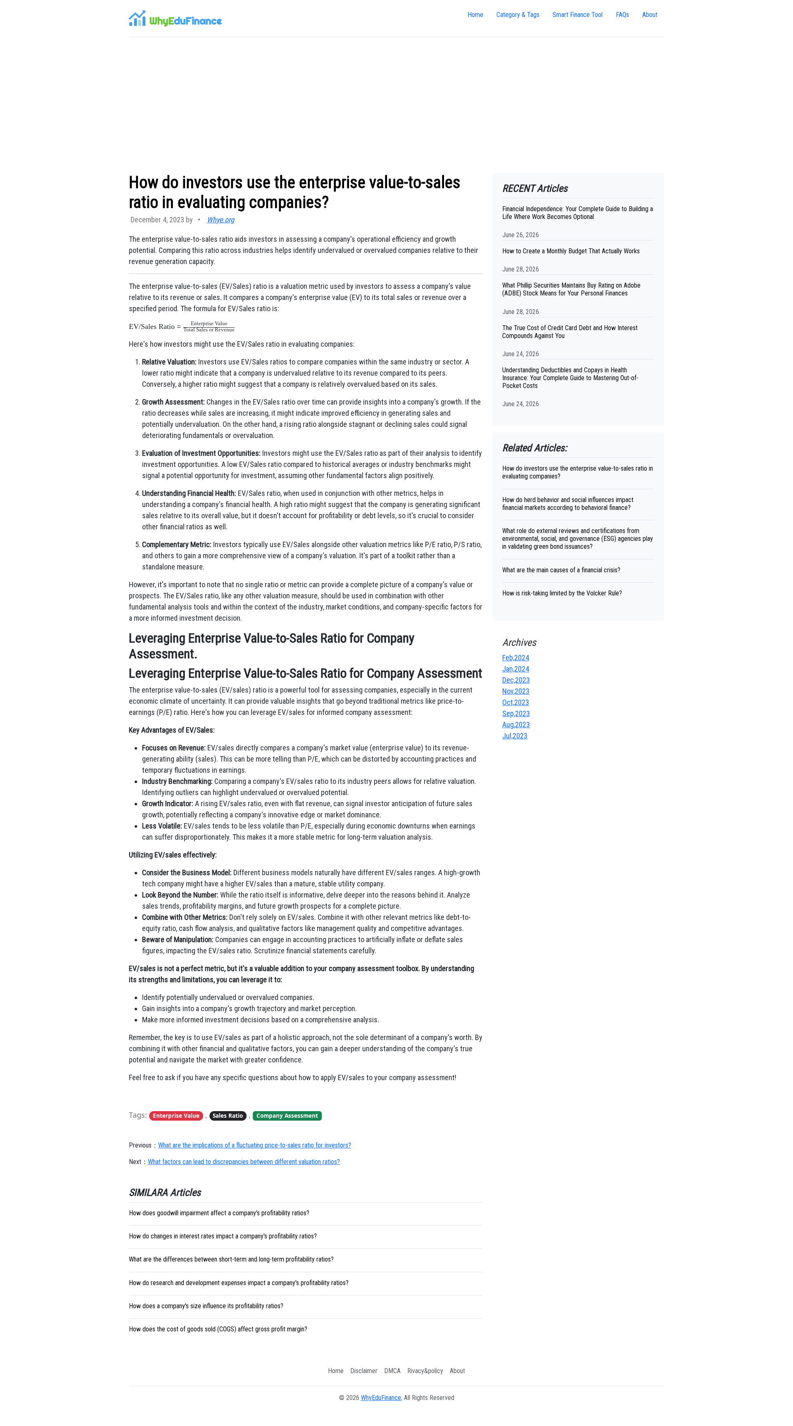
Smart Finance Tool (578, 15)
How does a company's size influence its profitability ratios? (206, 1306)
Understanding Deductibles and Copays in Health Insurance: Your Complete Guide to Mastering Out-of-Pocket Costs (570, 378)
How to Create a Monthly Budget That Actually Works (571, 251)
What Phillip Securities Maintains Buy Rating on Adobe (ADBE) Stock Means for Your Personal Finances (571, 289)
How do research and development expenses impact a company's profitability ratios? (239, 1283)
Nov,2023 (515, 691)
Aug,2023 (516, 724)
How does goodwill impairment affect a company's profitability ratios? (219, 1213)
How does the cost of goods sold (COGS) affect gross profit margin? (218, 1329)
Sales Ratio (228, 1115)
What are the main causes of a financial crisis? (561, 570)
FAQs (622, 15)
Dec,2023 (516, 680)
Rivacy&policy (425, 1371)
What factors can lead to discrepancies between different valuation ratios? (244, 1162)
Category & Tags (517, 15)
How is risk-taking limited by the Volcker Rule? (562, 593)
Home (475, 15)
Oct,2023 (515, 702)
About (650, 15)
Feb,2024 (515, 657)
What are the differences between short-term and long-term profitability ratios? (231, 1259)
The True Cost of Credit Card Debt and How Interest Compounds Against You (570, 332)
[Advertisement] (396, 105)
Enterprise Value (176, 1115)
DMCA (392, 1371)
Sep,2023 (516, 713)
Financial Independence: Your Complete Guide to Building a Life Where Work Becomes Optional (577, 213)
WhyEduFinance (381, 1398)
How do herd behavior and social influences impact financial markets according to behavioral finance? (568, 504)
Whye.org (220, 219)
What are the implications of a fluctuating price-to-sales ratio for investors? (254, 1145)
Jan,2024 (515, 668)
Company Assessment (287, 1115)
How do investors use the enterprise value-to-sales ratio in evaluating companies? (577, 472)
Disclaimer (364, 1371)
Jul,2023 (514, 735)
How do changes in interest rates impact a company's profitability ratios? (223, 1236)
